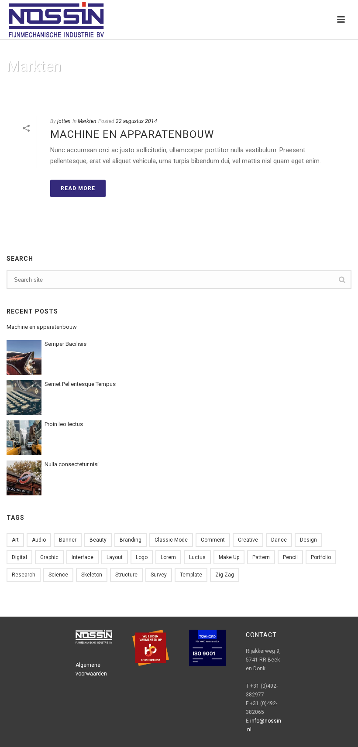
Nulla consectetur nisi (72, 464)
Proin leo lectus (64, 424)
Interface (82, 557)
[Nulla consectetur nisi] (24, 477)
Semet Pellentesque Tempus (80, 384)
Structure (126, 575)
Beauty (98, 540)
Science (58, 575)
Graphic (49, 557)
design (308, 540)
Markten (87, 121)
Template (191, 575)
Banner (67, 540)
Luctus (197, 557)
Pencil (290, 557)
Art (15, 540)
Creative (248, 540)
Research (23, 575)
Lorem (168, 557)
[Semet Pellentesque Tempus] (24, 397)
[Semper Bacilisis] (24, 357)
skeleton (91, 575)
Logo (142, 557)
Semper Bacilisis (65, 344)
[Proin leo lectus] (24, 437)
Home (306, 88)
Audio (39, 540)
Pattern (261, 557)
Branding (130, 540)
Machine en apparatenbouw (132, 134)
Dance (279, 540)
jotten (63, 121)
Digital (19, 557)
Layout (115, 557)
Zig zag (224, 575)
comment (213, 540)
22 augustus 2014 (136, 121)
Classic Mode (171, 540)
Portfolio (321, 557)
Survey (159, 575)
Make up (229, 557)
